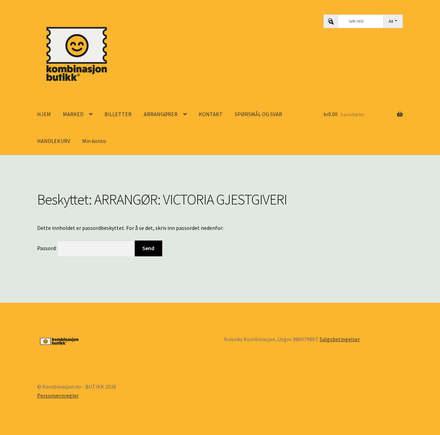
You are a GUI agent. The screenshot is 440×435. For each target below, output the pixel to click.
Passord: (47, 248)
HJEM (44, 114)
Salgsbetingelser (340, 339)
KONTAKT (211, 114)
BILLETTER (118, 114)
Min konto (94, 140)
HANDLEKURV (53, 140)
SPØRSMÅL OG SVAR (258, 114)
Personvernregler (58, 395)
